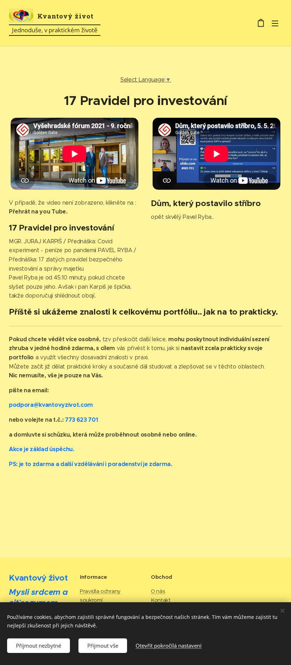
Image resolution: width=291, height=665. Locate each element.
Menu (275, 23)
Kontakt (161, 600)
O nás (158, 591)
